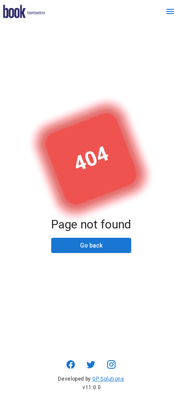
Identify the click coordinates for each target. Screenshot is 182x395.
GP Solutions (108, 379)
